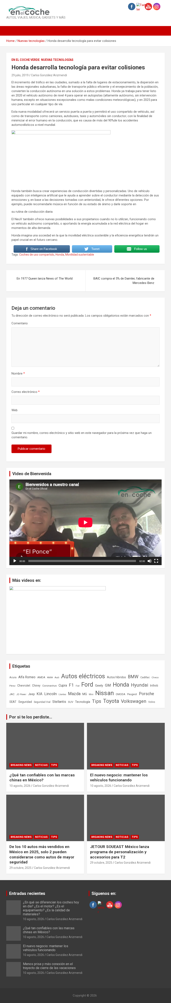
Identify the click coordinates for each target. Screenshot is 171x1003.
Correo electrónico (25, 392)
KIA (39, 694)
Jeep (31, 694)
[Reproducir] (15, 561)
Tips (96, 701)
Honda (59, 254)
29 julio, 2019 (20, 75)
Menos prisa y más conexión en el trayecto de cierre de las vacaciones (49, 966)
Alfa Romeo (26, 677)
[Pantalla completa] (156, 561)
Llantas (62, 694)
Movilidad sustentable (79, 254)
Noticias (41, 765)
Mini (91, 694)
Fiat (77, 685)
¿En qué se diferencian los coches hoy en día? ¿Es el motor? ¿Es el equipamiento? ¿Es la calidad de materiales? (51, 908)
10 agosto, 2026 (19, 785)
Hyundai (139, 685)
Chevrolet (23, 685)
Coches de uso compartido (36, 254)
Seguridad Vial (42, 702)
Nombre (18, 373)
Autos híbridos (116, 677)
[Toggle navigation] (11, 31)
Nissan (104, 693)
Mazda (74, 693)
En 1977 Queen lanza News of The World (45, 278)
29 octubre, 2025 (20, 867)
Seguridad (25, 701)
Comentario (19, 323)
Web (14, 410)
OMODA (120, 694)
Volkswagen (133, 701)
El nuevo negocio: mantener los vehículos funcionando (119, 778)
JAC (12, 694)
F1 (71, 685)
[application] (85, 522)
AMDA (41, 677)
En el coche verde (25, 59)
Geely (99, 685)
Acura (12, 677)
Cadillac (145, 677)
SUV (70, 701)
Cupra (63, 685)
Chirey (36, 685)
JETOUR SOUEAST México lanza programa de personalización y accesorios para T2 (119, 851)
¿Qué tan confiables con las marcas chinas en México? (42, 778)
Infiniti (154, 685)
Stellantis (59, 702)
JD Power (21, 694)
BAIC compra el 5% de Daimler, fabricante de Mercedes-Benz (123, 281)
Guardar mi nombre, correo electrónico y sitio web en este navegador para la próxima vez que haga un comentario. (81, 435)
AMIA (50, 677)
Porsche (146, 693)
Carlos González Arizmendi (49, 75)
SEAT (12, 701)
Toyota (111, 701)
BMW (133, 676)
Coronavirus (49, 685)
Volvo (151, 701)
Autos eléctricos (83, 676)
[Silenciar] (149, 561)
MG (84, 694)
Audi (57, 677)
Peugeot (132, 694)
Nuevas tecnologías (57, 59)
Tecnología (82, 702)
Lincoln (50, 693)
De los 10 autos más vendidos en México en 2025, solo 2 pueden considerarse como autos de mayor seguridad (41, 854)
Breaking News (21, 765)
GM (108, 685)
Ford (87, 684)
